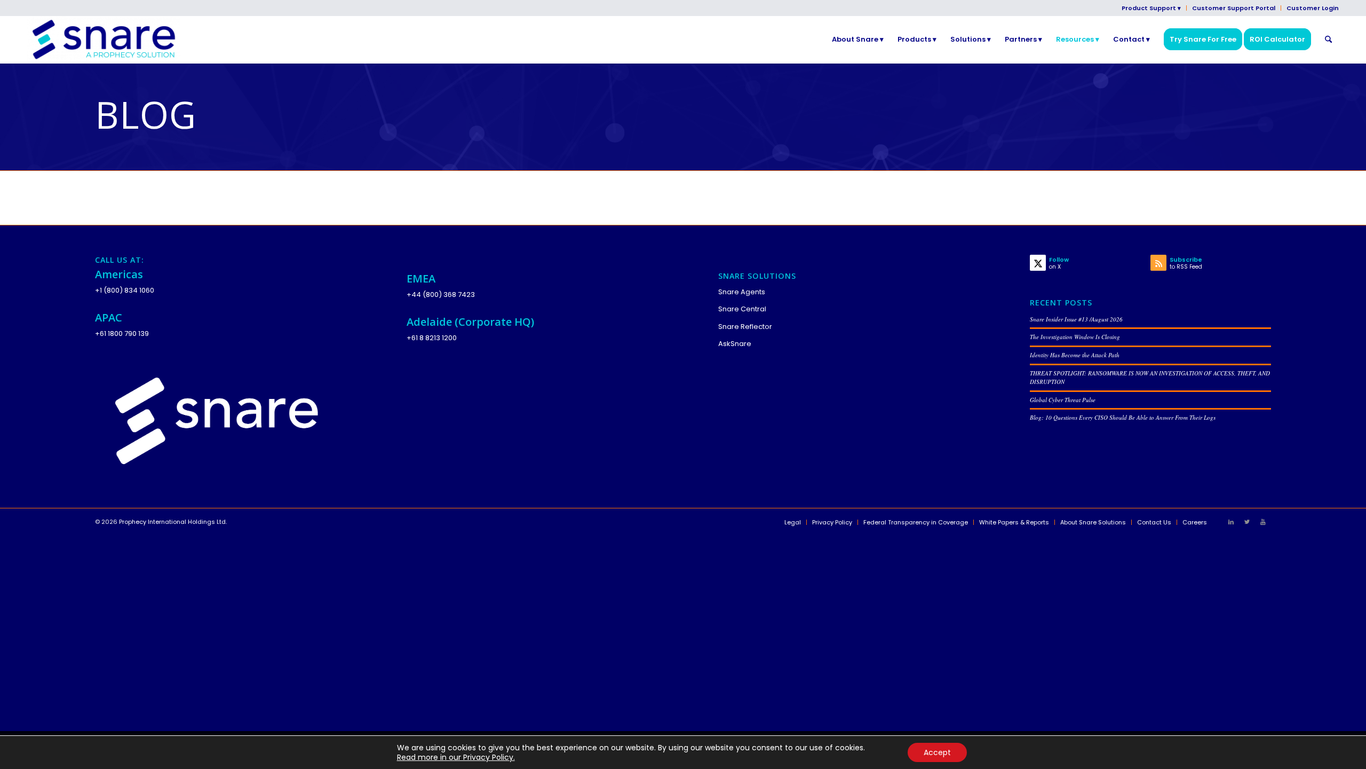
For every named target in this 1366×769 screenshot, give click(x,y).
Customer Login (1312, 8)
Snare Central (742, 309)
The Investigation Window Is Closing (1075, 337)
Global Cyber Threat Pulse (1062, 400)
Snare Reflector (745, 326)
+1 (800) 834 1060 (124, 290)
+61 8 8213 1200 (432, 338)
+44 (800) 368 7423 (441, 294)
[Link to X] (1247, 522)
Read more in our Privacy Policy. (456, 757)
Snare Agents (741, 292)
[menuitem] (1151, 8)
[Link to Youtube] (1263, 522)
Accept (937, 752)
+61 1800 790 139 (122, 333)
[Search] (1328, 39)
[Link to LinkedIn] (1231, 522)
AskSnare (734, 344)
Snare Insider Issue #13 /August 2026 (1076, 319)
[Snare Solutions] (103, 39)
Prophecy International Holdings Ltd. (173, 521)
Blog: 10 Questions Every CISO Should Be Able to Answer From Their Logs (1123, 417)
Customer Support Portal (1233, 8)
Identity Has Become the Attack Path (1074, 355)
